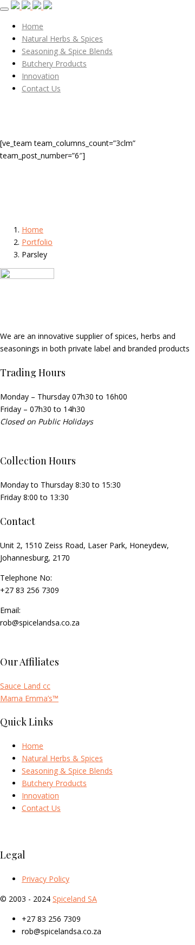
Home (32, 229)
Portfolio (37, 242)
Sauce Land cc (25, 686)
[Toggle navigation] (4, 9)
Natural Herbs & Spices (62, 758)
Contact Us (41, 808)
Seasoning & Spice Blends (67, 771)
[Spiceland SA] (31, 6)
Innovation (40, 795)
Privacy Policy (45, 879)
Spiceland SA (75, 899)
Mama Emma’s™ (29, 698)
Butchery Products (54, 783)
